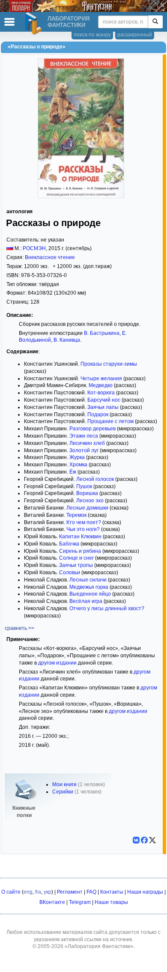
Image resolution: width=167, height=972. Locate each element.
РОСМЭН (34, 248)
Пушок (84, 486)
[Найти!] (155, 21)
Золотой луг (83, 450)
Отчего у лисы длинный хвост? (106, 608)
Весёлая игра (85, 601)
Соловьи (69, 572)
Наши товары (111, 902)
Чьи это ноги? (83, 529)
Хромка (78, 465)
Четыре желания (101, 379)
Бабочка (69, 544)
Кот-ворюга (101, 393)
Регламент (70, 892)
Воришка (87, 493)
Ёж (72, 472)
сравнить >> (19, 628)
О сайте (11, 892)
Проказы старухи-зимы (109, 364)
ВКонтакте (52, 902)
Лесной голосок (95, 479)
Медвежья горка (88, 587)
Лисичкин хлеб (87, 443)
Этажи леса (83, 436)
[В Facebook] (144, 840)
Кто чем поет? (83, 522)
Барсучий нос (103, 400)
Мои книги (64, 784)
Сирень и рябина (80, 551)
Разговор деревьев (92, 429)
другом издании (57, 663)
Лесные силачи (88, 580)
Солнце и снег (76, 558)
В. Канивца (67, 340)
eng (28, 892)
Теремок (76, 515)
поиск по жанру (92, 35)
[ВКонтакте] (136, 840)
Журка (77, 457)
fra (38, 892)
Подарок (97, 414)
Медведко (101, 385)
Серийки (62, 792)
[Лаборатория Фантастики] (34, 23)
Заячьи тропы (76, 565)
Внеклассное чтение (50, 257)
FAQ (91, 892)
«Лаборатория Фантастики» (99, 946)
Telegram (80, 902)
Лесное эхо (90, 501)
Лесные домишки (87, 508)
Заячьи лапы (103, 407)
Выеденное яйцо (90, 594)
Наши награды (145, 892)
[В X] (152, 840)
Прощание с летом (110, 421)
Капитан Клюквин (80, 537)
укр (47, 892)
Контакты (111, 892)
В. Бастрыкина (101, 333)
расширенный (134, 35)
